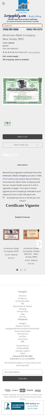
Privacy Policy (22, 311)
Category (22, 323)
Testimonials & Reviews (22, 306)
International (22, 334)
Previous (3, 244)
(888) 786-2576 (34, 29)
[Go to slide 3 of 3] (25, 270)
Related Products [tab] (22, 217)
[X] (13, 155)
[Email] (7, 155)
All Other (22, 336)
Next (39, 244)
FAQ (22, 304)
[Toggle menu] (3, 3)
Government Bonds (22, 331)
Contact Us (22, 298)
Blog (22, 314)
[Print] (10, 155)
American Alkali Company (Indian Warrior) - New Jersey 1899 (31, 252)
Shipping (22, 309)
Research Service (23, 326)
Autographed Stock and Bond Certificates (22, 329)
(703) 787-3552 (10, 29)
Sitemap (22, 317)
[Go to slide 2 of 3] (21, 270)
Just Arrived (22, 339)
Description (22, 165)
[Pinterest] (16, 155)
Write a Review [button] (34, 52)
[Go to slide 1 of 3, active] (17, 270)
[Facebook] (4, 155)
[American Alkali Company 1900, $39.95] (11, 234)
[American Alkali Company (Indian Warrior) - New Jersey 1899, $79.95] (31, 234)
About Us (22, 296)
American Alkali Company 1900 (11, 249)
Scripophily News (23, 301)
